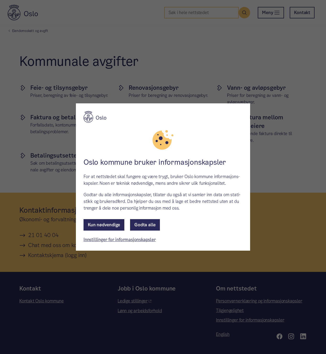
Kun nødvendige (104, 225)
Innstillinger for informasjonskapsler (120, 240)
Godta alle (145, 225)
